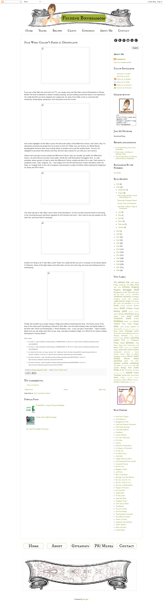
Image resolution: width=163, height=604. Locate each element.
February (121, 224)
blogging (135, 287)
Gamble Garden (134, 311)
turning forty (126, 375)
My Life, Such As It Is (123, 480)
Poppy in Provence (122, 488)
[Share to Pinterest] (35, 373)
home (126, 321)
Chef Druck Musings (123, 427)
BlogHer (117, 290)
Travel (42, 31)
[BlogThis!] (28, 373)
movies (116, 338)
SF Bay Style (120, 496)
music (121, 338)
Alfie (132, 282)
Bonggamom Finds (120, 292)
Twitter (123, 377)
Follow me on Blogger (124, 79)
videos (124, 380)
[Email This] (26, 373)
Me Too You (120, 467)
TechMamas (120, 506)
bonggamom (121, 59)
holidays (118, 321)
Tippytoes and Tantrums (124, 522)
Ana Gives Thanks (122, 416)
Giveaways (88, 31)
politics (116, 347)
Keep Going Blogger (130, 324)
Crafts (72, 31)
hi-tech (136, 318)
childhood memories (122, 297)
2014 (118, 246)
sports (126, 361)
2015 (118, 243)
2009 (118, 261)
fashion (136, 306)
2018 (118, 234)
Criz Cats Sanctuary (123, 437)
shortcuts (123, 356)
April (120, 218)
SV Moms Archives (127, 365)
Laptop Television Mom (124, 459)
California (128, 294)
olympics (127, 338)
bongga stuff (131, 289)
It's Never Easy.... (122, 453)
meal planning (127, 333)
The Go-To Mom (121, 509)
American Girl (124, 285)
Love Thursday (126, 331)
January (121, 227)
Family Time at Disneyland (127, 203)
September (122, 190)
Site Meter (117, 173)
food (122, 308)
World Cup (132, 382)
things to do (119, 370)
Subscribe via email (123, 76)
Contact (123, 31)
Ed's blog (119, 440)
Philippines (135, 340)
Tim (115, 373)
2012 (118, 252)
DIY (115, 303)
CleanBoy (135, 297)
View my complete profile (122, 62)
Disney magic (58, 370)
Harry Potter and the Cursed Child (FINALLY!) (127, 196)
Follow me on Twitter (123, 82)
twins (116, 377)
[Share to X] (31, 373)
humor (131, 321)
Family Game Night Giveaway (46, 417)
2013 (118, 249)
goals (123, 316)
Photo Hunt (119, 343)
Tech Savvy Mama (122, 504)
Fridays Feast (132, 308)
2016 (118, 240)
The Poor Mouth (121, 511)
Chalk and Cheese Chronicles (126, 424)
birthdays (126, 287)
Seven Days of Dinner (129, 354)
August (121, 193)
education (128, 303)
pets (128, 340)
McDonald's (117, 333)
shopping (117, 356)
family (116, 306)
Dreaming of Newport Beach (127, 200)
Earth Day (120, 303)
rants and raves (125, 350)
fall (138, 303)
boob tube (131, 292)
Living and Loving (122, 464)
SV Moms (117, 365)
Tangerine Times (121, 501)
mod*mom (119, 472)
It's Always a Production (124, 448)
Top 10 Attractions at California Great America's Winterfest (126, 157)
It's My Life (119, 451)
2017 (118, 237)
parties (116, 340)
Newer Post (29, 389)
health (128, 318)
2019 (118, 231)
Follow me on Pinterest (124, 85)
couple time (126, 299)
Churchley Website (122, 430)
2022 (118, 187)
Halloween (118, 318)
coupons (136, 299)
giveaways (129, 314)
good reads (133, 316)
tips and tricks (120, 373)
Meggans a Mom (121, 469)
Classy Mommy (121, 435)
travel (65, 370)
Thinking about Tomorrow (124, 514)
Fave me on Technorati (124, 88)
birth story (117, 287)
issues (136, 321)
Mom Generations (122, 475)
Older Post (102, 389)
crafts (116, 301)
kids (116, 326)
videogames (118, 380)
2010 (118, 258)
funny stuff (120, 311)
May (120, 215)
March (120, 221)
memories (135, 333)
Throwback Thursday (132, 370)
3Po (115, 282)
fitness (116, 308)
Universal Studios (133, 377)
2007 (118, 267)
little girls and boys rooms (131, 329)
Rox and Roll (120, 490)
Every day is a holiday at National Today (124, 153)
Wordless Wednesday (121, 382)
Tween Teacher (121, 525)
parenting (135, 338)
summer (117, 363)
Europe (134, 303)
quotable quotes (128, 347)
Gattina (118, 443)
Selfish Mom (120, 493)
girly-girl (121, 314)
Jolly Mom (119, 456)
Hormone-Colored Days (124, 445)
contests (117, 299)
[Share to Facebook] (33, 373)
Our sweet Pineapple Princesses (37, 429)
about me (124, 282)
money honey (134, 335)
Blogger (85, 599)
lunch (136, 331)
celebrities (135, 294)
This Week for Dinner (123, 517)
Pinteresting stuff (133, 345)
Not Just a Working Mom (124, 485)
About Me (106, 31)
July (119, 212)
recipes (136, 350)
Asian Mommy (121, 419)
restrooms (127, 352)
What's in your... (133, 380)
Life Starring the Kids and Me (126, 461)
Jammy (117, 324)
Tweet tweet (135, 375)
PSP (121, 347)
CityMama (119, 432)
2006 (118, 270)
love (115, 331)
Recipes (57, 31)
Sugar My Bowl (121, 498)
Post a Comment (33, 385)
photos (130, 342)
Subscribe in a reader (124, 74)
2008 (118, 264)
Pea (123, 340)
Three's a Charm (121, 519)
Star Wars (135, 361)
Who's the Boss (121, 527)
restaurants (117, 352)
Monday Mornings (121, 336)
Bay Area (134, 285)
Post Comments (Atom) (42, 393)
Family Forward (126, 305)
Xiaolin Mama (120, 530)
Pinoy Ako (122, 345)
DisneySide (135, 301)
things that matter (130, 368)
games (116, 314)
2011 (118, 255)
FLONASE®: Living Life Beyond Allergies (50, 405)
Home (29, 31)
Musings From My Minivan (125, 477)
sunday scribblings (130, 363)
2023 (118, 184)
